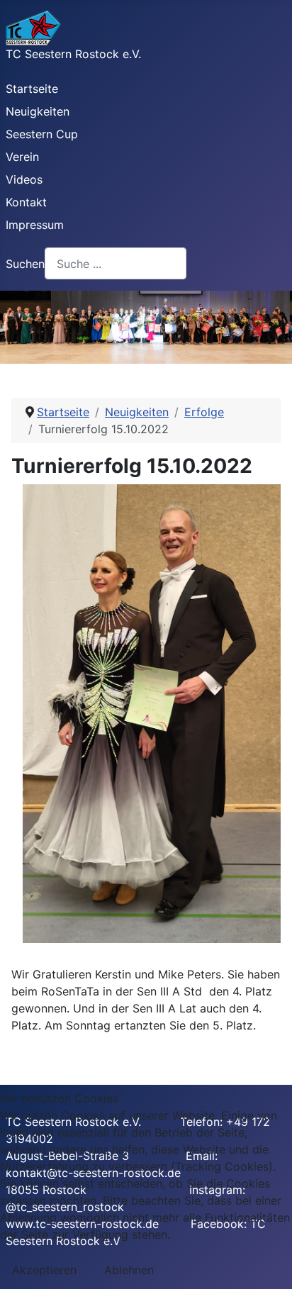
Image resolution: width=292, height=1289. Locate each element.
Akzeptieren (44, 1270)
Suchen (25, 264)
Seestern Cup (42, 134)
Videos (24, 179)
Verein (22, 157)
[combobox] (115, 263)
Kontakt (26, 202)
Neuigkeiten (37, 111)
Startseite (32, 89)
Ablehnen (129, 1270)
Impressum (35, 225)
